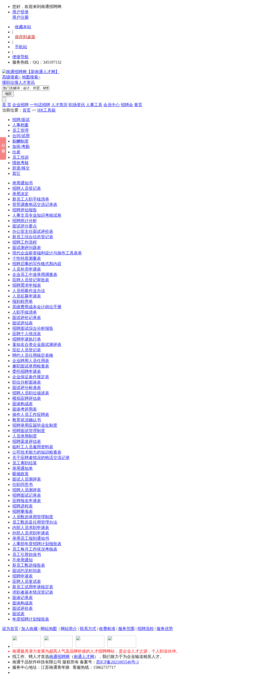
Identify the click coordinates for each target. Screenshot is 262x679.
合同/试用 (21, 136)
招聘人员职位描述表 (30, 393)
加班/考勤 (21, 146)
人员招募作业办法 (28, 290)
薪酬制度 (20, 141)
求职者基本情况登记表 (32, 592)
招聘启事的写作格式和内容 (36, 264)
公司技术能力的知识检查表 (36, 452)
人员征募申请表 (26, 296)
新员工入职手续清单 (30, 199)
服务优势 (165, 628)
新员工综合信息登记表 (32, 237)
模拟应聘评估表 (26, 398)
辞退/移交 (21, 168)
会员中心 (111, 105)
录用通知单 (22, 468)
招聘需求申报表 (26, 285)
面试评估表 (22, 323)
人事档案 (20, 125)
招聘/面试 (21, 119)
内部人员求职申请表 (30, 527)
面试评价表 (22, 608)
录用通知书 (22, 183)
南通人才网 (84, 656)
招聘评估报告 (24, 210)
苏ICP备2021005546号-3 (117, 662)
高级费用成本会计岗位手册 (36, 307)
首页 (27, 110)
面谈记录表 (22, 597)
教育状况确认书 (26, 420)
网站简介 (69, 628)
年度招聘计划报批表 (30, 619)
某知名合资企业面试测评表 (36, 344)
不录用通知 (22, 560)
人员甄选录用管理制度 (32, 517)
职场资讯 (77, 105)
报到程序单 (22, 301)
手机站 (21, 47)
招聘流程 (145, 628)
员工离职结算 (24, 463)
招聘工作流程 (24, 242)
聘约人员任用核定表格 (32, 355)
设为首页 (10, 628)
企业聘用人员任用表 (30, 360)
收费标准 (107, 628)
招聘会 (127, 105)
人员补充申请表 (26, 269)
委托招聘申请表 (26, 371)
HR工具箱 (46, 110)
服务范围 (126, 628)
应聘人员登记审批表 (30, 280)
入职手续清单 (24, 312)
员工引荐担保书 (26, 554)
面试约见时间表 (26, 570)
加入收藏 (29, 628)
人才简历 (59, 105)
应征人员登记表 (26, 350)
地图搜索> (31, 77)
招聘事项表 (22, 511)
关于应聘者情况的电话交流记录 (41, 457)
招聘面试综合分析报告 (32, 328)
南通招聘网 (59, 656)
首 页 (6, 105)
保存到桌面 (25, 37)
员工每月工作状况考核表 (34, 549)
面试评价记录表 (26, 317)
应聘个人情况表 (26, 334)
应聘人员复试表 (26, 581)
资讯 (31, 82)
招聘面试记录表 (26, 495)
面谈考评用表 (24, 409)
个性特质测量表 (26, 258)
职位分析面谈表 (26, 382)
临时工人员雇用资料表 (32, 447)
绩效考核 (20, 163)
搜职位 (8, 82)
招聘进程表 (22, 506)
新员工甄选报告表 (28, 565)
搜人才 (20, 82)
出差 (16, 152)
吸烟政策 (20, 474)
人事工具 (94, 105)
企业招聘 (20, 105)
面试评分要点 (24, 226)
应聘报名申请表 (26, 500)
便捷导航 (20, 57)
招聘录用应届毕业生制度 (34, 425)
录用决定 (20, 194)
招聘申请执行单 (26, 339)
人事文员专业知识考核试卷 (36, 215)
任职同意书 (22, 484)
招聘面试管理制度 (28, 430)
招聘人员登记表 (26, 188)
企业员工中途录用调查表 (34, 274)
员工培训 (20, 157)
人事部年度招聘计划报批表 (36, 544)
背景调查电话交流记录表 (34, 204)
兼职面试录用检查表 (30, 366)
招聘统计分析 (24, 220)
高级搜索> (11, 77)
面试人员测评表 (26, 479)
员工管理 (20, 130)
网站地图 (48, 628)
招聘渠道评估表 (26, 441)
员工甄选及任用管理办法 (34, 522)
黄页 (138, 105)
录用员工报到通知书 (30, 538)
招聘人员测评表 (26, 490)
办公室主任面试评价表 (32, 231)
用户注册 (20, 17)
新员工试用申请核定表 (32, 587)
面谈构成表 (22, 404)
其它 (16, 173)
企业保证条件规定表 (30, 377)
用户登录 (20, 12)
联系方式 (88, 628)
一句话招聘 (40, 105)
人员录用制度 (24, 436)
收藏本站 (23, 27)
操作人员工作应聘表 (30, 414)
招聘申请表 (22, 576)
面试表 (18, 614)
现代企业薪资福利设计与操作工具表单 (47, 253)
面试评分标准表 (26, 387)
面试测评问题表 (26, 247)
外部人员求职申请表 (30, 533)
